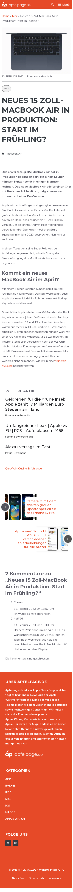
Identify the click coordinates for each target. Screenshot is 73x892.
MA (7, 799)
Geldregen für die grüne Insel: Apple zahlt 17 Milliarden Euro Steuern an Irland (35, 404)
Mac (6, 88)
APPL (8, 779)
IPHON (9, 785)
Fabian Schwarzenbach (19, 436)
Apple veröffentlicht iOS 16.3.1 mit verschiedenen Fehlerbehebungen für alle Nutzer (30, 539)
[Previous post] (5, 507)
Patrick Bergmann (15, 452)
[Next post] (68, 539)
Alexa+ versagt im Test (27, 446)
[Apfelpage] (16, 4)
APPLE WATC (14, 818)
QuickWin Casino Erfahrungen (24, 468)
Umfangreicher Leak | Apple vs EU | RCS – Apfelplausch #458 (36, 428)
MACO (9, 812)
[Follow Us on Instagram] (15, 843)
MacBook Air (14, 153)
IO (6, 805)
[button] (52, 4)
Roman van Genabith (17, 415)
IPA (7, 792)
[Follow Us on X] (8, 843)
